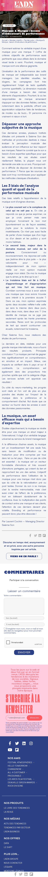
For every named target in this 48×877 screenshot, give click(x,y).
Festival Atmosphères (20, 762)
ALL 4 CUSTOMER (16, 772)
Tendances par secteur (17, 827)
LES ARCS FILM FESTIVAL (20, 779)
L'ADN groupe (11, 859)
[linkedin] (26, 875)
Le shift (8, 847)
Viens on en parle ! (24, 556)
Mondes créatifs (16, 40)
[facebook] (15, 875)
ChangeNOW (14, 769)
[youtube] (10, 751)
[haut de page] (43, 874)
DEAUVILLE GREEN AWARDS (21, 782)
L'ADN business (12, 831)
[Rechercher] (44, 5)
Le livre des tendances (17, 808)
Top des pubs (9, 25)
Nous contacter (13, 863)
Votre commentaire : (13, 595)
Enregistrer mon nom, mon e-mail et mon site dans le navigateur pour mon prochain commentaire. (23, 630)
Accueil (4, 40)
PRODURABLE (14, 775)
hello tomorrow (18, 765)
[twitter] (21, 875)
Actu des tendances (15, 823)
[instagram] (31, 744)
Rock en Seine (15, 785)
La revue (8, 812)
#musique (22, 25)
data (6, 843)
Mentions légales (14, 871)
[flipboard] (31, 875)
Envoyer (24, 652)
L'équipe (8, 867)
